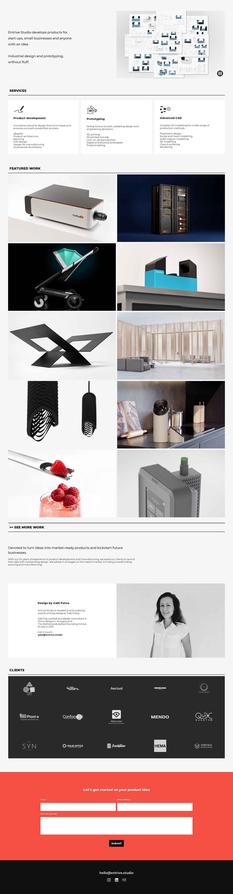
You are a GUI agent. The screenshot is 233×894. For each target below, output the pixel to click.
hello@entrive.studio (116, 872)
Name (43, 799)
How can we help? (48, 813)
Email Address (123, 799)
